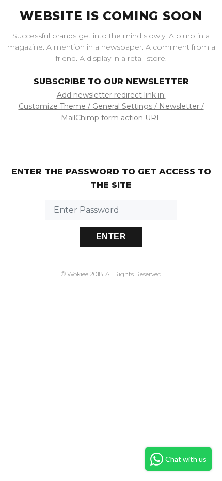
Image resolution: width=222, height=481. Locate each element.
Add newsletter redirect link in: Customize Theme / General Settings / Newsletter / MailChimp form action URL (111, 106)
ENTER (111, 236)
